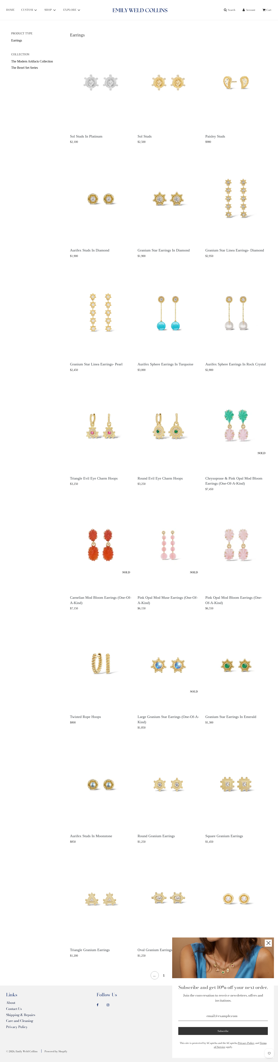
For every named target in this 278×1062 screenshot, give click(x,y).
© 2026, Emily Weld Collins (21, 1051)
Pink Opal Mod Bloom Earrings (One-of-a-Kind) (233, 600)
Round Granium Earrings (156, 836)
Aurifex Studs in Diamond (89, 250)
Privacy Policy (17, 1026)
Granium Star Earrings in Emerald (230, 717)
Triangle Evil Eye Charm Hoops (94, 478)
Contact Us (14, 1008)
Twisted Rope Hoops (85, 717)
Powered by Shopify (56, 1051)
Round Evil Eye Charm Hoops (160, 478)
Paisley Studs (215, 136)
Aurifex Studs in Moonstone (91, 836)
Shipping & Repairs (20, 1014)
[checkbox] (39, 40)
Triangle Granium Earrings (90, 950)
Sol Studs (145, 136)
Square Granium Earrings (224, 836)
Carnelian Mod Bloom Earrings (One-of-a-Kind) (100, 600)
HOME (10, 10)
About (10, 1002)
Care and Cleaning (19, 1020)
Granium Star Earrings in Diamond (164, 250)
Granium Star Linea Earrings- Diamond (234, 250)
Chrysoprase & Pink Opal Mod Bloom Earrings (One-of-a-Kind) (233, 481)
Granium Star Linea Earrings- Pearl (96, 364)
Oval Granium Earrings (155, 950)
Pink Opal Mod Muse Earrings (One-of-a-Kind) (168, 600)
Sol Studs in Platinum (86, 136)
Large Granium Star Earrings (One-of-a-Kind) (168, 719)
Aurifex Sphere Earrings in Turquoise (165, 364)
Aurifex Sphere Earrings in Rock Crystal (235, 364)
